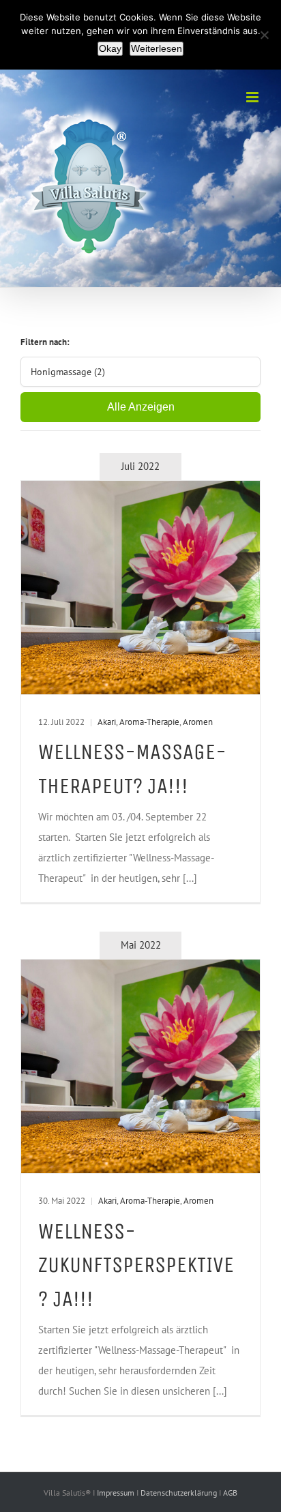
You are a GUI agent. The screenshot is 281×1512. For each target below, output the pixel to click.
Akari (107, 722)
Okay (110, 48)
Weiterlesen (156, 48)
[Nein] (264, 35)
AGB (230, 1492)
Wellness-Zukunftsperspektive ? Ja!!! (136, 1265)
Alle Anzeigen (141, 407)
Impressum (116, 1492)
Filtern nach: (45, 342)
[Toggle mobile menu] (253, 97)
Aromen (198, 722)
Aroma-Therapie (149, 722)
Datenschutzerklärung (179, 1492)
